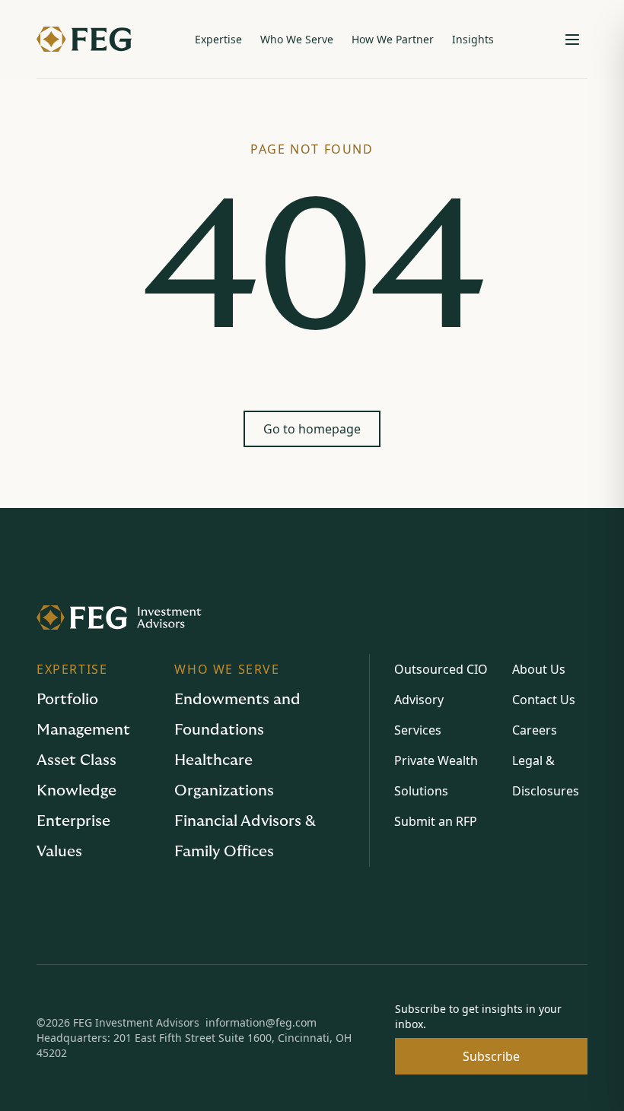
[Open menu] (572, 39)
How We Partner (393, 39)
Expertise (218, 39)
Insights (473, 39)
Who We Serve (296, 39)
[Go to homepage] (312, 617)
